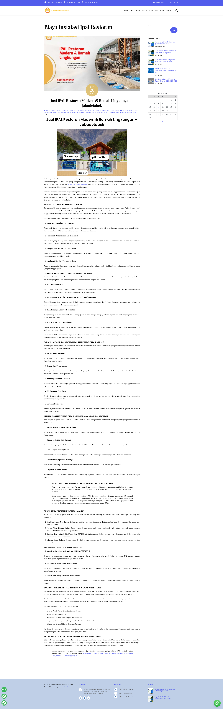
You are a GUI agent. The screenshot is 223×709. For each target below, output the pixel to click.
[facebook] (84, 698)
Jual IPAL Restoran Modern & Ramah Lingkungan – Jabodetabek (92, 103)
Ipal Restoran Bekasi (99, 110)
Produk (144, 10)
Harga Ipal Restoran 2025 (84, 110)
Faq (156, 10)
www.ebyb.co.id (63, 687)
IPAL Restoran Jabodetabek (128, 110)
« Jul (162, 121)
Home (126, 10)
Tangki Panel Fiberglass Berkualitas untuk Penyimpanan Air (165, 70)
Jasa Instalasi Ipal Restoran (82, 112)
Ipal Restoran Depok (113, 110)
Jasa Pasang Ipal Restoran (100, 112)
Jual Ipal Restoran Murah (129, 112)
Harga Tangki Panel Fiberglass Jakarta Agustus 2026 (165, 43)
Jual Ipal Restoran (115, 112)
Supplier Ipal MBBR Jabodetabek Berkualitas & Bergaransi (165, 52)
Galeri (151, 10)
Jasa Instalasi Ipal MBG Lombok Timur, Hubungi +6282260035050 (166, 80)
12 (158, 107)
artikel (53, 110)
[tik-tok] (88, 698)
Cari (149, 26)
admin (46, 110)
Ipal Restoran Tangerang (66, 112)
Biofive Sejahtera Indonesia (77, 184)
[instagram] (80, 698)
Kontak (168, 10)
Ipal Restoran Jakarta (50, 112)
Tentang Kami (135, 10)
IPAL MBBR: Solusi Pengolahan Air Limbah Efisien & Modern (165, 60)
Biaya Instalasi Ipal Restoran (66, 110)
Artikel (162, 10)
